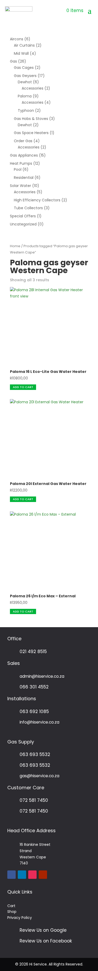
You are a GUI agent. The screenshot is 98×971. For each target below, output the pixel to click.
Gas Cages (24, 67)
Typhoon (26, 110)
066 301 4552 (34, 687)
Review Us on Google (43, 930)
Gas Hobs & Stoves (31, 118)
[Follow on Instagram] (32, 874)
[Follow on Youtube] (43, 874)
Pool (17, 169)
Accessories (32, 88)
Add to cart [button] (23, 387)
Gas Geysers (25, 75)
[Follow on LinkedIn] (22, 874)
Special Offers (23, 216)
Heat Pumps (21, 163)
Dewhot (25, 82)
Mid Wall (21, 53)
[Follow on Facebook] (11, 874)
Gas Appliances (24, 155)
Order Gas (23, 141)
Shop (11, 911)
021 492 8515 (33, 651)
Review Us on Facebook (46, 941)
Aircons (16, 39)
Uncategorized (23, 224)
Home (15, 246)
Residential (23, 177)
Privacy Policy (19, 917)
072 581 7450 (34, 800)
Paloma (25, 96)
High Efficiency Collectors (37, 200)
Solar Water (20, 185)
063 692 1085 (34, 711)
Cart (11, 905)
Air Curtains (24, 45)
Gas (13, 61)
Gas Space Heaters (31, 132)
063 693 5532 (35, 754)
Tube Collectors (28, 208)
